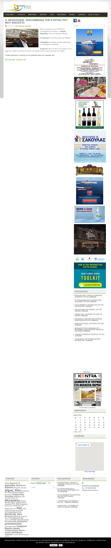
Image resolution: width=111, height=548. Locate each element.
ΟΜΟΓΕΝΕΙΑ (32, 14)
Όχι (61, 545)
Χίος (19, 508)
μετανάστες (22, 521)
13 (99, 422)
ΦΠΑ (14, 508)
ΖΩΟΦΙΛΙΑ (81, 14)
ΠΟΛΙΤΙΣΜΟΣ (61, 14)
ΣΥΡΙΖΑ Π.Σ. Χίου (21, 59)
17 (85, 425)
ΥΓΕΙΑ (52, 14)
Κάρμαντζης (18, 494)
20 (99, 425)
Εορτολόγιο (86, 372)
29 (76, 430)
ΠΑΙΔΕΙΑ (72, 14)
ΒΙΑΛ (24, 485)
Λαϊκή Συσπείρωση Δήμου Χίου (15, 497)
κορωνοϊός (12, 521)
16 (80, 425)
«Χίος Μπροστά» (11, 483)
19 (94, 425)
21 (103, 425)
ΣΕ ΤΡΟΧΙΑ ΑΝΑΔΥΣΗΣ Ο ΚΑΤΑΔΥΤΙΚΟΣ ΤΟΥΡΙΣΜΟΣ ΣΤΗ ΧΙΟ (88, 300)
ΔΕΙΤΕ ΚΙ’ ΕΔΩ (94, 14)
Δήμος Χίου (13, 490)
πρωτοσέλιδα (84, 407)
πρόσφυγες (17, 532)
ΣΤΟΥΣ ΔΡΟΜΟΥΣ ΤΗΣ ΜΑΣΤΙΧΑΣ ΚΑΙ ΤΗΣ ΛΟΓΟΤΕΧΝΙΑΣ (68, 495)
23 (80, 427)
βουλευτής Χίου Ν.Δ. (13, 516)
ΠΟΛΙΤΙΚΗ (43, 14)
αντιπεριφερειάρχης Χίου (13, 512)
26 (94, 427)
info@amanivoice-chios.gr (90, 490)
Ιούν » (80, 432)
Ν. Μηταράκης (18, 502)
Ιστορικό (33, 483)
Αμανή (19, 485)
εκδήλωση (7, 520)
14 (103, 422)
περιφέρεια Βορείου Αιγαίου (16, 527)
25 (89, 427)
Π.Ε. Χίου (15, 504)
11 (89, 422)
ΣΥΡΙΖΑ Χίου (17, 506)
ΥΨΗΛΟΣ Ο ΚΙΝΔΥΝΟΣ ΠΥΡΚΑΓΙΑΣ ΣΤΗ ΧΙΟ (89, 334)
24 (85, 427)
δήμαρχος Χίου (18, 518)
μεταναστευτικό (13, 523)
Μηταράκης (12, 500)
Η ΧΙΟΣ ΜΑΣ (10, 14)
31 (85, 430)
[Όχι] (108, 543)
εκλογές (14, 520)
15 (76, 425)
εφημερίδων (93, 407)
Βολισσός (9, 487)
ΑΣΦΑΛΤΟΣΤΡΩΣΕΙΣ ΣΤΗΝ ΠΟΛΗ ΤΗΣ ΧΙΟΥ (89, 323)
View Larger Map (89, 471)
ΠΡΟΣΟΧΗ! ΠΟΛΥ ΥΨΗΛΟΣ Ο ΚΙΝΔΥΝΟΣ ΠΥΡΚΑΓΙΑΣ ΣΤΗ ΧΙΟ (88, 296)
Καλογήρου (9, 496)
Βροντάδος (23, 487)
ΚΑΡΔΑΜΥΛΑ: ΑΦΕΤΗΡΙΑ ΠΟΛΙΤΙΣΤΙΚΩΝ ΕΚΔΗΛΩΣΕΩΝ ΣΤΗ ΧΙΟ (88, 319)
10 (85, 422)
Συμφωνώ (54, 545)
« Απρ (75, 432)
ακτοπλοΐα (19, 510)
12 (94, 422)
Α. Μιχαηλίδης (11, 59)
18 (89, 425)
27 (99, 427)
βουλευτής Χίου (13, 514)
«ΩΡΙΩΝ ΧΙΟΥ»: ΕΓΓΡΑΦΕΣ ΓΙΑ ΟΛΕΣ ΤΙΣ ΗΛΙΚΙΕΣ (88, 314)
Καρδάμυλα (17, 496)
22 (76, 427)
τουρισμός (9, 534)
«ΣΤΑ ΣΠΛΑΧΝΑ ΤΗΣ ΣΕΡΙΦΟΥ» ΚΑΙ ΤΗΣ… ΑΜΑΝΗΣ (89, 310)
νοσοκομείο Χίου (10, 526)
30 (80, 430)
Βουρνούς (17, 488)
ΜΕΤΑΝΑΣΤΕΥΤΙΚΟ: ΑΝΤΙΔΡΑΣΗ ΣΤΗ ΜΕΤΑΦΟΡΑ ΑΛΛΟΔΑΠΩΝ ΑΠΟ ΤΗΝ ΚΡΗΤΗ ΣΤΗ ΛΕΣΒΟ (89, 329)
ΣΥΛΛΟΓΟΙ (21, 14)
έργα (13, 510)
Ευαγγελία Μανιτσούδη (15, 492)
